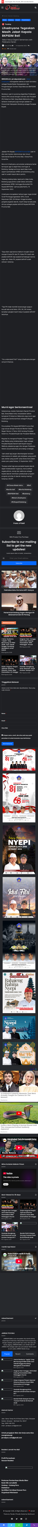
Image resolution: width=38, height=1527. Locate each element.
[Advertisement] (19, 130)
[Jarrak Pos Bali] (12, 7)
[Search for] (36, 8)
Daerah (10, 16)
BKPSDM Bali (13, 494)
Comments (30, 1354)
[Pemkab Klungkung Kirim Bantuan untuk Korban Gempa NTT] (28, 660)
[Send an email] (12, 45)
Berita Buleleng (25, 489)
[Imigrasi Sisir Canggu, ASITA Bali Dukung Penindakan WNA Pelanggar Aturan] (28, 632)
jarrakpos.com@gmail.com (13, 1425)
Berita (4, 20)
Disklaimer (5, 1488)
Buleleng (16, 16)
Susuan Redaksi (7, 1460)
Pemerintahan (26, 20)
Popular (7, 1354)
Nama (4, 713)
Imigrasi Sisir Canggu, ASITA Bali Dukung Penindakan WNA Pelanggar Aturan (28, 641)
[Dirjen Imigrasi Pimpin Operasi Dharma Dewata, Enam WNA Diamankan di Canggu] (10, 660)
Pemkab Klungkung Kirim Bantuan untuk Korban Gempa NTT (27, 668)
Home (5, 16)
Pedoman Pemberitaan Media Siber (14, 1480)
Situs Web (5, 728)
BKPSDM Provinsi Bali (22, 152)
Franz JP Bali (8, 45)
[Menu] (2, 8)
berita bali (11, 489)
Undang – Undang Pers (10, 1485)
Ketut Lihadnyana (19, 498)
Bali (29, 485)
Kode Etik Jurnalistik (9, 1483)
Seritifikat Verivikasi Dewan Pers (13, 1490)
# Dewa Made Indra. (15, 485)
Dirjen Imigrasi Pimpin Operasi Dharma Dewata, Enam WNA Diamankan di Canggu (10, 669)
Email (4, 720)
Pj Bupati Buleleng (19, 502)
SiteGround (31, 1514)
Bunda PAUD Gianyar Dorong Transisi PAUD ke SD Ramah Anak (28, 1235)
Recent (17, 1354)
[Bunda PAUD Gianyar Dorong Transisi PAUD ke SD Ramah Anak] (28, 1226)
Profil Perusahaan (8, 1458)
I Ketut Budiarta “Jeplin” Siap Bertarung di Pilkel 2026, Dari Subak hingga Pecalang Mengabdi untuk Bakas (8, 644)
